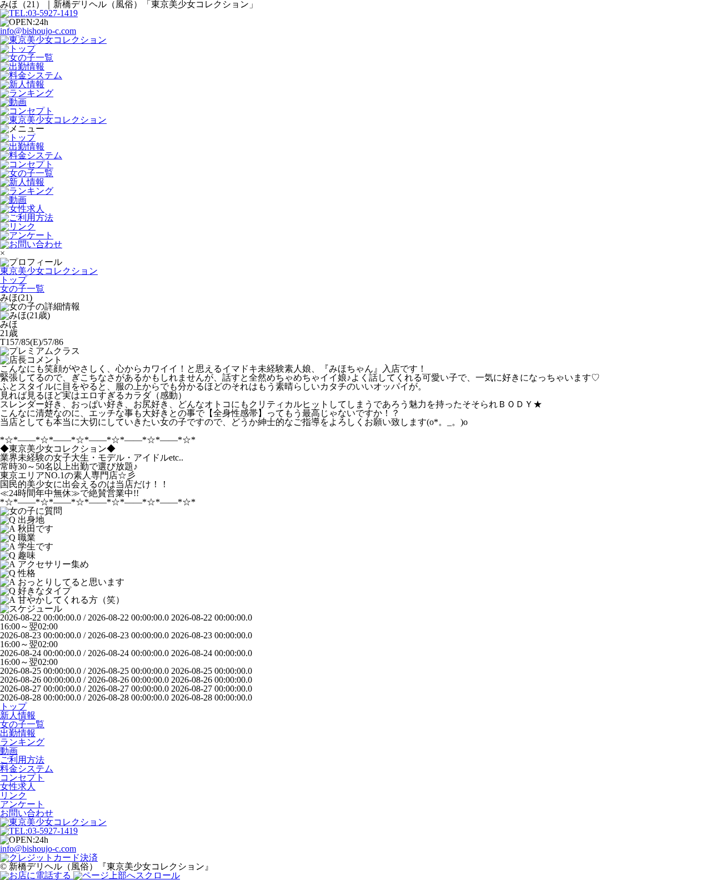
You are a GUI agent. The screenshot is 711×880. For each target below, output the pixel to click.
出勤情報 (18, 733)
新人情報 (18, 715)
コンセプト (22, 777)
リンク (13, 795)
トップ (13, 706)
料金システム (26, 768)
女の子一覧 (22, 724)
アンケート (22, 804)
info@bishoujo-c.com (38, 31)
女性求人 (18, 786)
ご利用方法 (22, 759)
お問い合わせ (26, 813)
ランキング (22, 742)
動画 (9, 751)
